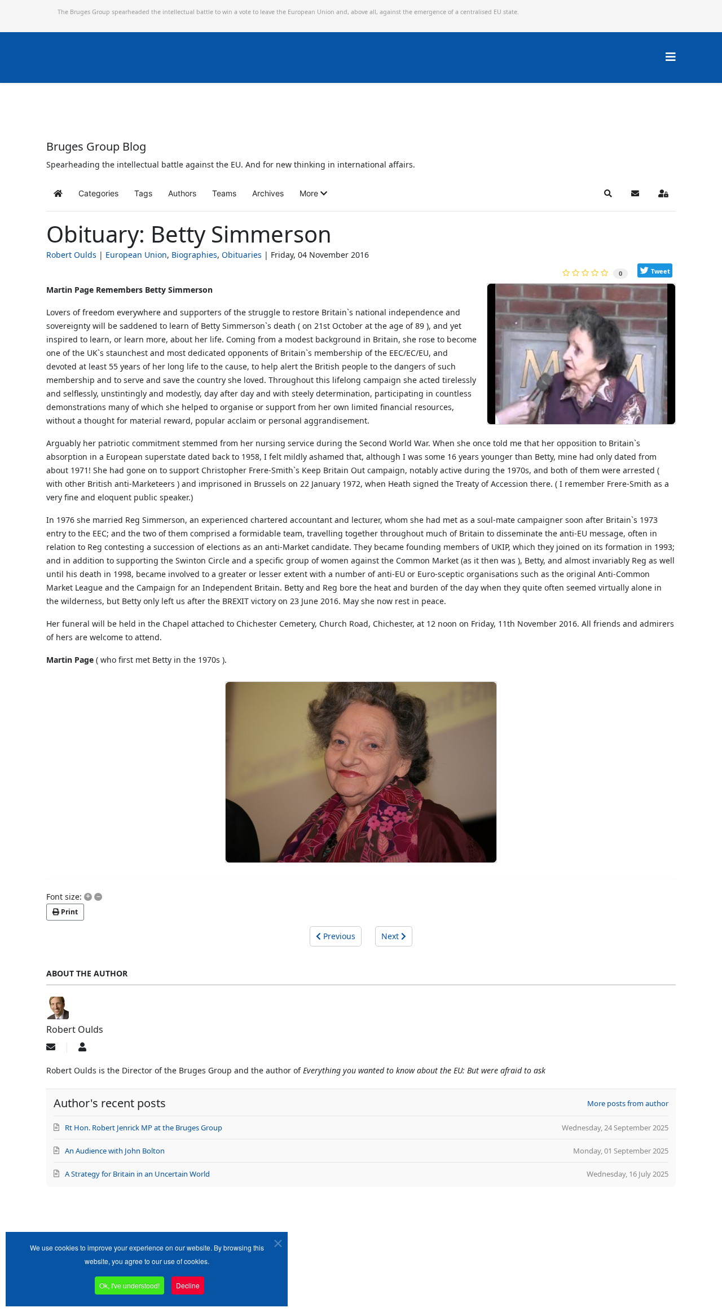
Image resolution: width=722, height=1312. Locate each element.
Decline (188, 1285)
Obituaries (242, 254)
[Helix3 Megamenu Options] (671, 56)
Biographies (194, 254)
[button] (313, 193)
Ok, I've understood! (129, 1285)
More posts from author (627, 1103)
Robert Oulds (71, 254)
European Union (136, 254)
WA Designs (394, 1280)
